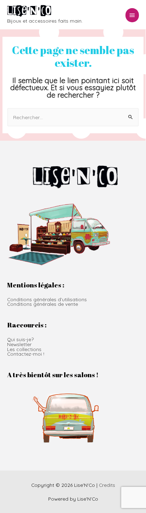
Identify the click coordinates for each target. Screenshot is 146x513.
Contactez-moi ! (25, 354)
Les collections (24, 349)
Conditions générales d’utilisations (47, 299)
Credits (107, 485)
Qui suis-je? (20, 339)
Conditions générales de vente (42, 304)
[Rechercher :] (73, 117)
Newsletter (19, 344)
